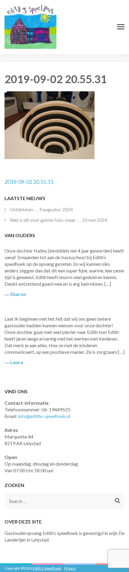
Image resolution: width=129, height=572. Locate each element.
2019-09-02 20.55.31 (28, 181)
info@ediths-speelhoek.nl (44, 416)
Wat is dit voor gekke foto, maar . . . (45, 220)
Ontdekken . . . (24, 209)
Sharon (18, 294)
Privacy (70, 568)
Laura (16, 362)
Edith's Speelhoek (47, 568)
